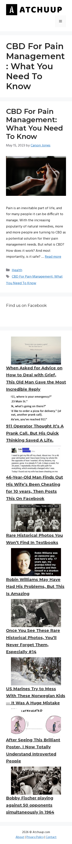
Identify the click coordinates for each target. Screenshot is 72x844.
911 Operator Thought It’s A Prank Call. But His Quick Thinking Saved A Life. (35, 433)
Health (17, 270)
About (20, 837)
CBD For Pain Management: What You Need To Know (34, 124)
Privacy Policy (35, 837)
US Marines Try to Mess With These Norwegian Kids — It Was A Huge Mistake (35, 695)
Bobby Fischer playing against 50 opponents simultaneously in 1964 (30, 805)
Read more (53, 257)
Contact (51, 837)
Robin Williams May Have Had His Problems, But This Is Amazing (35, 586)
